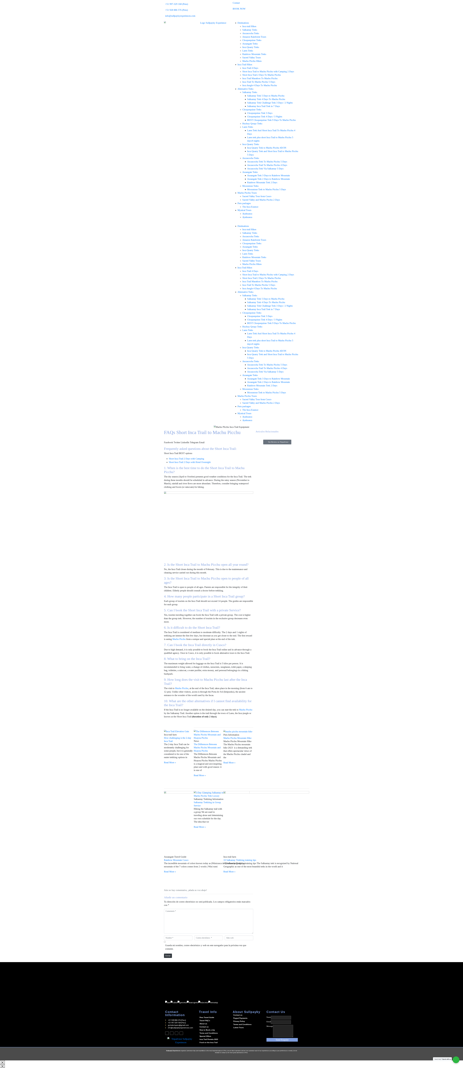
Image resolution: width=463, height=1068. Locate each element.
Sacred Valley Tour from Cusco (256, 196)
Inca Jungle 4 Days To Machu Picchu (259, 85)
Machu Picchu (179, 639)
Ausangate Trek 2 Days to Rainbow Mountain (268, 179)
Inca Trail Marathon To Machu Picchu (260, 78)
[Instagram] (176, 1033)
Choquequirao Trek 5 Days (259, 113)
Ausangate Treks (250, 43)
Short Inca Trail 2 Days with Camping (186, 458)
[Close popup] (2, 1062)
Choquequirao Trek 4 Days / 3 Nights (264, 116)
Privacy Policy (239, 1021)
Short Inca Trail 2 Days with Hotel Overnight (190, 462)
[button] (168, 440)
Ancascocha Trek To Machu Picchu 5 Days (267, 161)
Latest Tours (238, 1027)
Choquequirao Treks (251, 40)
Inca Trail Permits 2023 (209, 1039)
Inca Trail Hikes (245, 64)
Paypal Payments (240, 1018)
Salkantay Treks (249, 30)
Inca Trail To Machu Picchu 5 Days (258, 82)
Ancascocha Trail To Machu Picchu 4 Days (267, 165)
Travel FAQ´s (205, 1021)
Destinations (243, 23)
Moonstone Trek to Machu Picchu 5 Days (266, 189)
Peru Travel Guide (207, 1017)
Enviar (167, 956)
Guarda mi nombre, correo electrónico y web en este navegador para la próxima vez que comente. (205, 947)
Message (269, 1026)
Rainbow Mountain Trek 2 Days (262, 182)
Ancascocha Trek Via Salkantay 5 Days (265, 168)
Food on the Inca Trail (209, 1042)
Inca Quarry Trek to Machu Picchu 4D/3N (266, 147)
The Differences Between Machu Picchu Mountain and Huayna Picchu (207, 747)
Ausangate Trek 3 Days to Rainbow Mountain (268, 175)
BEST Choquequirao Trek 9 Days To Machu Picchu (271, 120)
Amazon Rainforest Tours (254, 37)
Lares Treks (247, 50)
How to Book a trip (207, 1030)
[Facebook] (167, 1033)
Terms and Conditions (209, 1033)
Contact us (204, 1027)
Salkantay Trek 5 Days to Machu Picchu (265, 95)
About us (203, 1024)
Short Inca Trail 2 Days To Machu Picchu (261, 75)
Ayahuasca (247, 213)
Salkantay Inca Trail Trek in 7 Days (263, 106)
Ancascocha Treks (250, 33)
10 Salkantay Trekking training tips (239, 860)
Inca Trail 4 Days (250, 68)
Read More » (170, 762)
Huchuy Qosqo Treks (252, 123)
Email (268, 1022)
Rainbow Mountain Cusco (176, 860)
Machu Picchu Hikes (252, 61)
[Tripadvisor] (181, 1033)
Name (268, 1017)
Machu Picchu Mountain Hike (237, 738)
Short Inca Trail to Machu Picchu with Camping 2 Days (268, 71)
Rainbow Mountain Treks (254, 54)
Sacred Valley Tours (251, 57)
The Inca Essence (250, 207)
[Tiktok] (172, 1033)
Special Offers (205, 1036)
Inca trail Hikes (249, 26)
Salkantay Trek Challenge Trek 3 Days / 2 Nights (270, 102)
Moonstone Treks (250, 186)
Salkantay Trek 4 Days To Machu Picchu (266, 99)
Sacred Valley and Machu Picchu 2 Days (261, 200)
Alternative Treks (245, 89)
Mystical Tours (244, 210)
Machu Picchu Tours (247, 193)
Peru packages (244, 203)
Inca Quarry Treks (250, 47)
